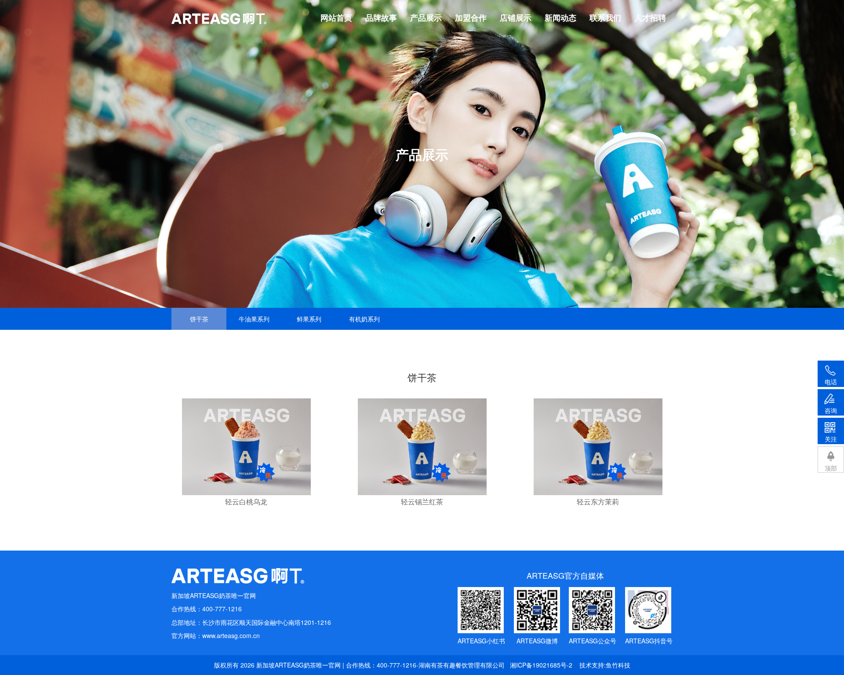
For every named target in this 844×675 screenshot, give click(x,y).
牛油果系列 (254, 318)
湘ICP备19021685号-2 (541, 664)
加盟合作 (471, 17)
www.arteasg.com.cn (231, 635)
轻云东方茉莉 (598, 501)
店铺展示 (515, 17)
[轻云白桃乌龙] (246, 446)
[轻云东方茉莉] (598, 446)
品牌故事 (381, 17)
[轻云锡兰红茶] (422, 446)
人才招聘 (650, 17)
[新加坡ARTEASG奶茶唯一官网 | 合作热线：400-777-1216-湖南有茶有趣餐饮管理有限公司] (251, 576)
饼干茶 (199, 318)
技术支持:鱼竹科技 (604, 664)
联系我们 (605, 17)
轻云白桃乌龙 (246, 501)
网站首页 (336, 17)
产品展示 (426, 17)
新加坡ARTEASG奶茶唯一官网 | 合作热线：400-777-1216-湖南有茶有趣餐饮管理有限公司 (380, 664)
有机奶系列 (364, 318)
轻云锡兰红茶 (422, 501)
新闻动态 (560, 17)
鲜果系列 (309, 318)
